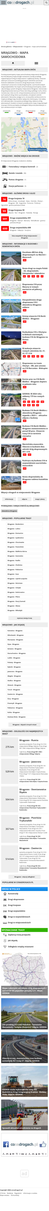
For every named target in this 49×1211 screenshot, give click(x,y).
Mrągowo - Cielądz (14, 588)
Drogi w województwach (19, 917)
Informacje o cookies (30, 1193)
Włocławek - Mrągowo (16, 635)
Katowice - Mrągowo (15, 631)
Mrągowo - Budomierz (16, 524)
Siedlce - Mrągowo (14, 681)
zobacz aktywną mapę (38, 149)
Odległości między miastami (21, 946)
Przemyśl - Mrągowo (15, 703)
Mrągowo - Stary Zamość (16, 601)
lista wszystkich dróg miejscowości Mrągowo (24, 237)
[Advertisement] (24, 25)
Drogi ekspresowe (16, 899)
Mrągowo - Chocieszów (16, 542)
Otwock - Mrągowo (14, 685)
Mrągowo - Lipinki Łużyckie (17, 579)
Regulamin (18, 1193)
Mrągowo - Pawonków (16, 547)
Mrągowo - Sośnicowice (16, 592)
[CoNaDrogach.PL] (20, 5)
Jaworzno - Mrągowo (15, 671)
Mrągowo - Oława (14, 606)
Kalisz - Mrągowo (14, 712)
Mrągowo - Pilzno (14, 597)
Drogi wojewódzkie (16, 911)
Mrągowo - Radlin (14, 560)
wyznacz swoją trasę (24, 618)
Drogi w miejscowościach (19, 922)
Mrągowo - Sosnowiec (15, 556)
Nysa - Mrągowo (13, 644)
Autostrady (13, 893)
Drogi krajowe (14, 905)
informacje (9, 499)
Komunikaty (15, 1195)
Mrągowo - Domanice (15, 533)
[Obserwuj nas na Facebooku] (24, 1156)
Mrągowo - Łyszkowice (16, 538)
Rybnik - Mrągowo (14, 667)
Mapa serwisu (4, 1195)
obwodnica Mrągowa (9, 511)
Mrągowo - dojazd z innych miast (24, 725)
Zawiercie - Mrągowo (15, 694)
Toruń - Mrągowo (14, 690)
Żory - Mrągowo (13, 699)
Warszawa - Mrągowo (15, 640)
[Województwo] (13, 63)
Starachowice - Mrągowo (17, 653)
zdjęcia (24, 499)
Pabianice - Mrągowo (15, 708)
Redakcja (10, 1193)
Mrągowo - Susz (13, 574)
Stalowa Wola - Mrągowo (17, 717)
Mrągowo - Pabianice (15, 569)
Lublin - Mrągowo (14, 658)
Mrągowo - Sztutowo (15, 583)
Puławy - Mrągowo (14, 662)
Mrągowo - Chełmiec (15, 565)
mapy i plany (40, 499)
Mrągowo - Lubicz (14, 529)
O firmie (2, 1193)
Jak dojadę (12, 940)
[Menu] (3, 2)
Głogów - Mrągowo (14, 676)
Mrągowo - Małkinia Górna (17, 551)
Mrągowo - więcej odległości (24, 877)
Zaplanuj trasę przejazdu (19, 934)
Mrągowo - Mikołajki (15, 610)
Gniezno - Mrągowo (15, 649)
